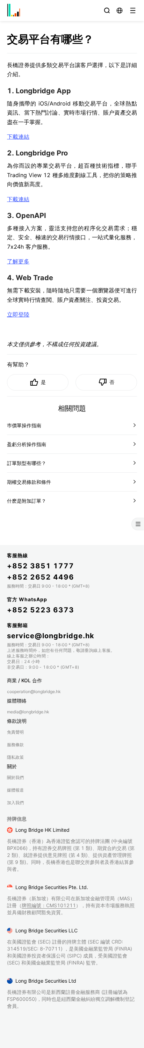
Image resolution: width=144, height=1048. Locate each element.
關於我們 (15, 777)
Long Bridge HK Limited (42, 830)
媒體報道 (15, 790)
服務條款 (15, 744)
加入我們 (15, 802)
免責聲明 (15, 732)
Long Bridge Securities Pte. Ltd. (51, 887)
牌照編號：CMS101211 (49, 905)
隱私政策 (15, 757)
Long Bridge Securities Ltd (45, 981)
